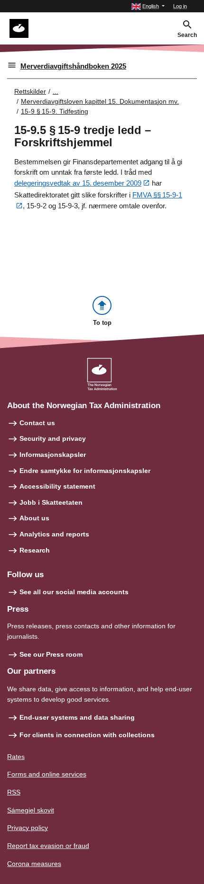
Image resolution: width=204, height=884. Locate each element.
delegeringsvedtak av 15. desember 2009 (77, 183)
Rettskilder (30, 91)
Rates (16, 756)
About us (34, 518)
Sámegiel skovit (30, 810)
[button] (148, 6)
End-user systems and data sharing (77, 717)
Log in (180, 6)
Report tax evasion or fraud (48, 845)
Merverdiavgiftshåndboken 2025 (73, 66)
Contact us (37, 423)
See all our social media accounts (74, 592)
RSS (13, 792)
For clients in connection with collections (87, 735)
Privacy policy (27, 827)
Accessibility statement (57, 486)
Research (34, 550)
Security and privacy (52, 438)
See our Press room (51, 654)
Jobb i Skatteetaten (51, 502)
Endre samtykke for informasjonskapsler (84, 470)
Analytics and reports (54, 534)
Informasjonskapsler (52, 454)
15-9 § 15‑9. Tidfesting (54, 111)
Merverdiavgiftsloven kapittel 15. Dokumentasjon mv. (100, 101)
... (55, 91)
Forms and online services (46, 774)
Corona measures (34, 863)
